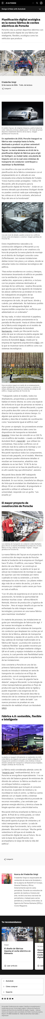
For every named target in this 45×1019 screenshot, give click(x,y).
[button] (10, 966)
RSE (37, 342)
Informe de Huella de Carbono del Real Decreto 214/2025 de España (21, 1009)
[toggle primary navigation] (4, 3)
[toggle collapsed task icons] (33, 3)
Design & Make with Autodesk (13, 9)
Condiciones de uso (7, 1008)
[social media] (7, 998)
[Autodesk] (11, 3)
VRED (4, 708)
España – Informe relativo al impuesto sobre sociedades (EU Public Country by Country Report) (22, 1012)
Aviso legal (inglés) (20, 1008)
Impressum (5, 1015)
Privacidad (5, 1006)
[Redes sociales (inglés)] (7, 998)
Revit (22, 339)
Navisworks (7, 331)
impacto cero (8, 772)
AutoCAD (21, 441)
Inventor (5, 435)
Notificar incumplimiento (32, 1006)
